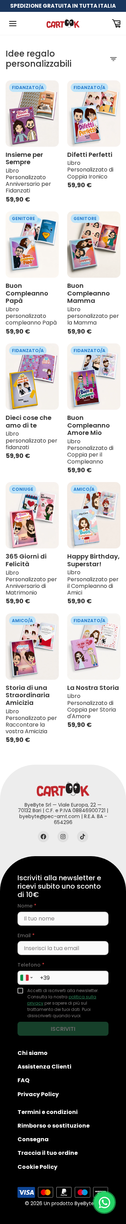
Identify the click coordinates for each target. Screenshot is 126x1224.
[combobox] (26, 978)
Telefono (31, 965)
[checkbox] (20, 990)
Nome (27, 906)
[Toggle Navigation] (13, 23)
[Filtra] (113, 59)
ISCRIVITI (63, 1029)
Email (26, 936)
